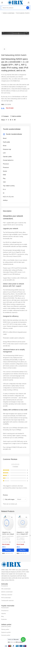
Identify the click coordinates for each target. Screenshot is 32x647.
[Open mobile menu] (2, 2)
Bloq (2, 616)
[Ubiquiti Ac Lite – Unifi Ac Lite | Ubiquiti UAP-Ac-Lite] (8, 523)
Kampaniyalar (5, 607)
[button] (30, 535)
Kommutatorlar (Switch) (22, 13)
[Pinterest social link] (10, 120)
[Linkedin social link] (13, 120)
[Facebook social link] (6, 120)
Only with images (10, 499)
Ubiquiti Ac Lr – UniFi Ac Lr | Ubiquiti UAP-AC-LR (22, 534)
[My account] (28, 2)
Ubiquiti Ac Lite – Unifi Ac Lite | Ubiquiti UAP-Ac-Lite (8, 534)
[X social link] (8, 120)
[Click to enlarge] (4, 49)
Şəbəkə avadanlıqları (9, 13)
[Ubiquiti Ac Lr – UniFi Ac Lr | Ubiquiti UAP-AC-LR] (23, 523)
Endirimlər (4, 619)
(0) (9, 542)
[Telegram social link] (15, 120)
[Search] (27, 7)
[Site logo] (15, 2)
